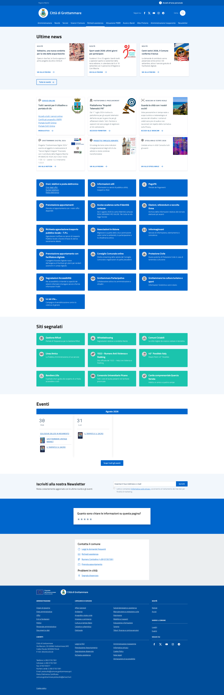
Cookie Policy (118, 651)
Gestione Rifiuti (53, 337)
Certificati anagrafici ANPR (50, 119)
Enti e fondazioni (42, 619)
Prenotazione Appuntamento (86, 647)
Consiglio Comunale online (110, 253)
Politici (38, 622)
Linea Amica (52, 353)
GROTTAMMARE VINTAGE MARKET (57, 440)
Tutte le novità (45, 82)
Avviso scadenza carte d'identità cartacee (113, 206)
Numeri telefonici (52, 190)
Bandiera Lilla (52, 375)
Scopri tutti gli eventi (112, 463)
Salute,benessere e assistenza (125, 607)
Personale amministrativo (46, 626)
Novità (57, 23)
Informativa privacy (120, 647)
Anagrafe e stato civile (83, 615)
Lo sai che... (51, 299)
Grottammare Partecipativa (110, 278)
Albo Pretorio (142, 23)
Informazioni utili (105, 184)
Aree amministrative (44, 611)
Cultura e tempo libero (83, 622)
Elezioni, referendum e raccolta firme (164, 206)
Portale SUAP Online (47, 122)
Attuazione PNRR (113, 23)
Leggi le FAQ (80, 643)
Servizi (65, 23)
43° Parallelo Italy (157, 353)
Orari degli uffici (52, 187)
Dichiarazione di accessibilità (124, 658)
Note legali (117, 655)
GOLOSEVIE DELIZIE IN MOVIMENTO (54, 433)
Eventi (154, 631)
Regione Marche (43, 3)
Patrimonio (117, 615)
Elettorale (79, 630)
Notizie (154, 607)
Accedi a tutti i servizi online (50, 116)
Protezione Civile (157, 253)
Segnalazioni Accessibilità (58, 278)
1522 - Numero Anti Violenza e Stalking (112, 355)
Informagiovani (156, 229)
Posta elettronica (52, 192)
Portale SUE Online (46, 126)
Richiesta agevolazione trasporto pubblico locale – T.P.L (62, 231)
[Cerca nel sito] (183, 13)
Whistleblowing (105, 337)
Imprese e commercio (83, 619)
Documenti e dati (43, 630)
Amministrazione (45, 23)
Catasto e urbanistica (83, 626)
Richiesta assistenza (83, 655)
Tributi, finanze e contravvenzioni (126, 630)
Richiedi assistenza (95, 23)
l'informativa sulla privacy (140, 488)
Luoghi (154, 627)
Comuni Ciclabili (156, 337)
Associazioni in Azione (108, 229)
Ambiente (78, 611)
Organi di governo (43, 607)
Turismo (116, 626)
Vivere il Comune (78, 23)
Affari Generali (80, 607)
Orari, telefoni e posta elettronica (62, 184)
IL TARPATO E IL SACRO (56, 447)
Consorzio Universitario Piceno (112, 375)
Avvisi (154, 611)
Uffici (38, 615)
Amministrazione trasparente (163, 23)
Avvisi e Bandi (129, 23)
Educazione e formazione (123, 622)
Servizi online (48, 100)
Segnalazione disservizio (84, 651)
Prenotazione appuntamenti (60, 205)
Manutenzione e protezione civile (126, 611)
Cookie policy (41, 688)
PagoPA (152, 184)
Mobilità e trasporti (120, 619)
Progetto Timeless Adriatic (106, 140)
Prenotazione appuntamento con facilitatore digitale (62, 255)
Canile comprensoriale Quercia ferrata (164, 377)
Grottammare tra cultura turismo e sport (166, 279)
